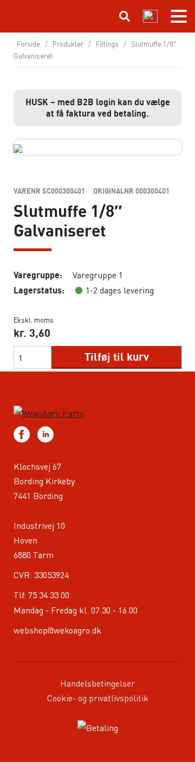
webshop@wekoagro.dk (57, 630)
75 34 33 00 (48, 594)
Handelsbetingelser (97, 683)
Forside (28, 43)
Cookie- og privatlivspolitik (97, 697)
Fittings (107, 43)
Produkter (68, 43)
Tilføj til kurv (116, 356)
